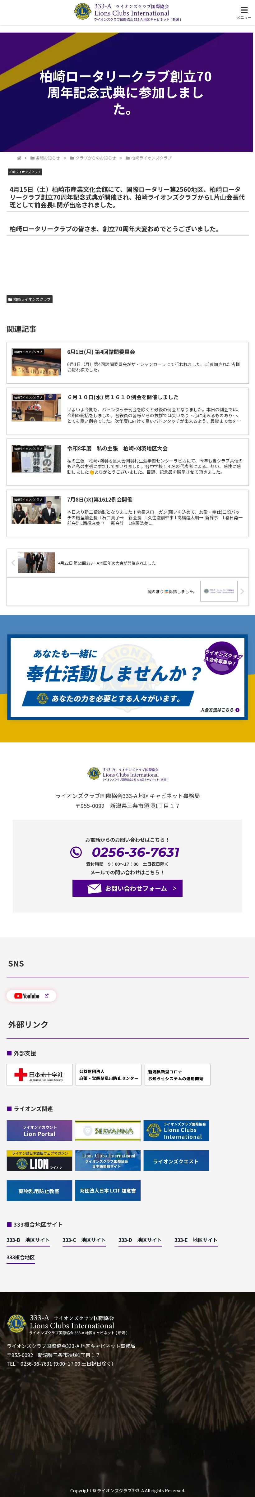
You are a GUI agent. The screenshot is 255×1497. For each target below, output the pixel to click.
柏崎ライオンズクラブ (32, 299)
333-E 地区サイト (196, 1239)
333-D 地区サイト (140, 1239)
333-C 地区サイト (84, 1239)
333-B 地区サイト (28, 1239)
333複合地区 (21, 1257)
